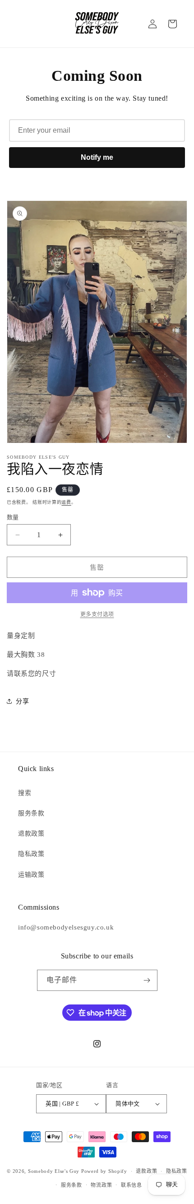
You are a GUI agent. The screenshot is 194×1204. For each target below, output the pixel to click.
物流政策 (101, 1185)
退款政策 (31, 833)
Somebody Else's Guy (53, 1171)
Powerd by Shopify (104, 1171)
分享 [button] (22, 701)
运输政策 (31, 874)
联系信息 (131, 1185)
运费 (66, 502)
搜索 (24, 793)
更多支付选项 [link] (97, 614)
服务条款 (31, 813)
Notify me (97, 157)
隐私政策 (31, 854)
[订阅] (147, 980)
